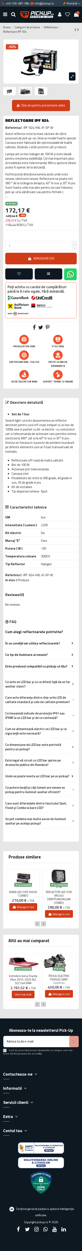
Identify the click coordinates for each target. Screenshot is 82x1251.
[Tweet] (40, 328)
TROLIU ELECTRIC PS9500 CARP (58, 977)
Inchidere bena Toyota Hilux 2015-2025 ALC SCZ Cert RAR (23, 979)
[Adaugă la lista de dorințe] (19, 274)
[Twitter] (27, 1229)
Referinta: (13, 127)
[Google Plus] (45, 1229)
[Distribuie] (34, 328)
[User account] (59, 14)
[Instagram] (36, 1229)
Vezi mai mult (23, 994)
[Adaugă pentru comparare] (48, 274)
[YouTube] (54, 1229)
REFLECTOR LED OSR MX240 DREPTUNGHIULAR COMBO (59, 897)
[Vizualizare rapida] (23, 890)
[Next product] (78, 29)
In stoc (10, 580)
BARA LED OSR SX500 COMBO (23, 893)
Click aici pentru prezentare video (43, 105)
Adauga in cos (43, 258)
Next (43, 923)
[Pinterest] (47, 328)
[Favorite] (67, 14)
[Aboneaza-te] (74, 1041)
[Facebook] (18, 1229)
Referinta (12, 575)
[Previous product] (75, 29)
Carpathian (59, 983)
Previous (37, 923)
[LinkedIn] (63, 1229)
